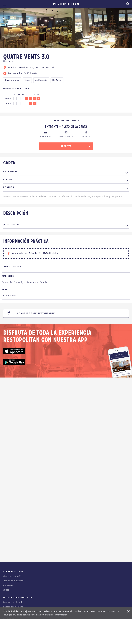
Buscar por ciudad (12, 602)
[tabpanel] (37, 28)
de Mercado (41, 80)
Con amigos (19, 282)
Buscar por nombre (13, 607)
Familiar (43, 282)
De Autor (57, 80)
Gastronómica (12, 80)
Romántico (32, 282)
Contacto (8, 585)
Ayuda (6, 590)
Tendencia (7, 282)
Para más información (56, 615)
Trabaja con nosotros (13, 581)
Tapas (27, 80)
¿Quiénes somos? (11, 576)
